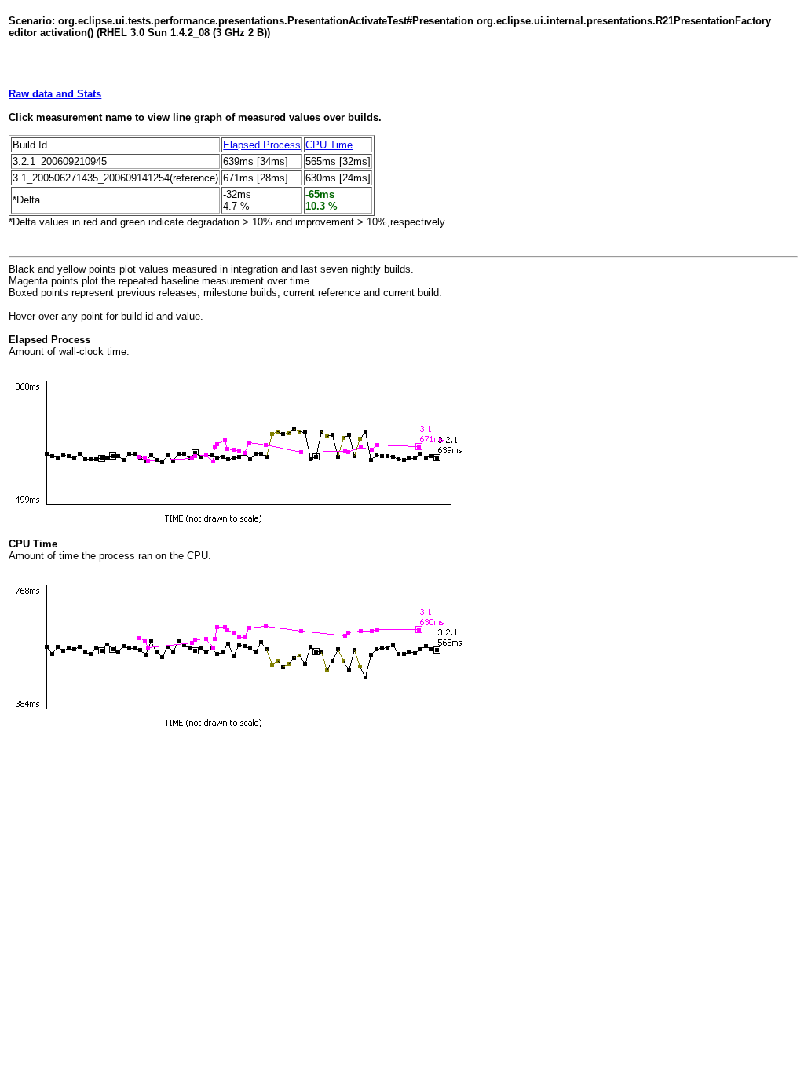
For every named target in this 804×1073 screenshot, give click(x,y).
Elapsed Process (262, 145)
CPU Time (329, 145)
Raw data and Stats (55, 94)
